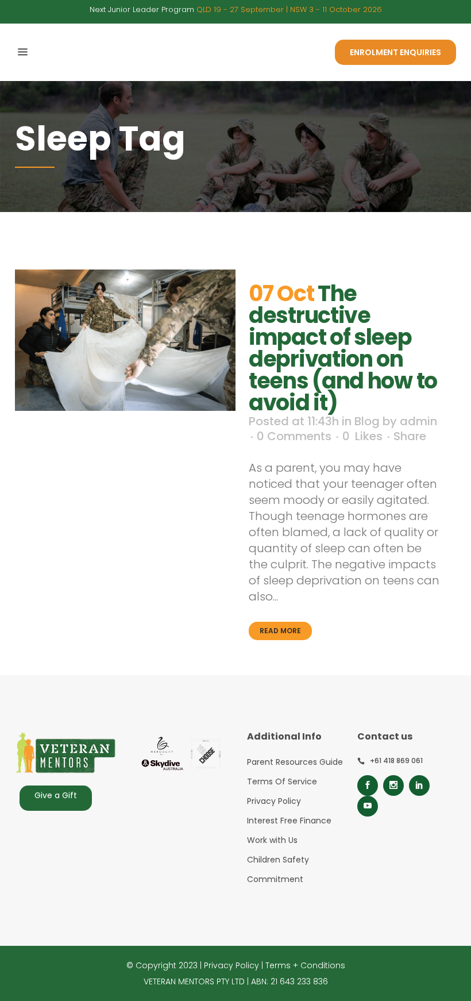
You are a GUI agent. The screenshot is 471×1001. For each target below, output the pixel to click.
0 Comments (294, 436)
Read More (280, 631)
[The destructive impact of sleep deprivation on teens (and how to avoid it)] (125, 340)
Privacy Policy (274, 801)
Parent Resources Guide (295, 762)
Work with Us (272, 840)
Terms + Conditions (305, 965)
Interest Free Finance (289, 820)
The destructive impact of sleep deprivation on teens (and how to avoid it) (343, 348)
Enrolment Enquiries (395, 52)
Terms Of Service (282, 781)
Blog (367, 421)
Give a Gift (55, 795)
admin (418, 421)
